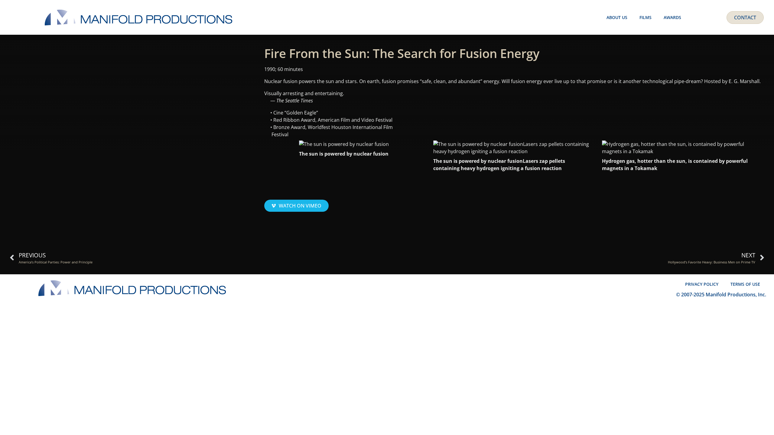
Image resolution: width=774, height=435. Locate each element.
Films (645, 17)
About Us (617, 17)
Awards (672, 17)
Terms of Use (745, 284)
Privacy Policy (701, 284)
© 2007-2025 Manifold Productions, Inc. (721, 294)
